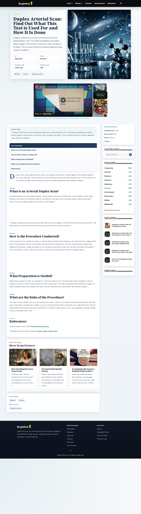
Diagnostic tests (37, 74)
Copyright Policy (103, 432)
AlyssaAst (18, 59)
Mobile (118, 200)
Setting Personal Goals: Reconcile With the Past (120, 243)
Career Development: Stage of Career (122, 260)
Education (112, 3)
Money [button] (78, 3)
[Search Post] (130, 154)
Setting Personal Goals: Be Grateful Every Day (121, 225)
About (99, 429)
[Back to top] (70, 450)
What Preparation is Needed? (22, 159)
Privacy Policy (102, 435)
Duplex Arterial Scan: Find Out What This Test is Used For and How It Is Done (63, 87)
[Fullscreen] (105, 90)
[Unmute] (96, 90)
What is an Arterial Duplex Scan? (23, 150)
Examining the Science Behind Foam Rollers (83, 370)
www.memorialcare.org (40, 326)
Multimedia (118, 204)
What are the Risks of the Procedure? (25, 164)
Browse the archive (112, 210)
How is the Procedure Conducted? (24, 155)
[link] (37, 87)
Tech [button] (69, 3)
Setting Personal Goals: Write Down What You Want (122, 251)
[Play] (94, 90)
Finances (118, 180)
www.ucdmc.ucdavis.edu (47, 331)
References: (16, 169)
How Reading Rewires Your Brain (22, 370)
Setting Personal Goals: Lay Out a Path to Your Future (122, 234)
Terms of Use (102, 439)
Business (118, 176)
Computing (118, 168)
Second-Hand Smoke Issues (52, 370)
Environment (100, 3)
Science (88, 3)
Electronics (118, 196)
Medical (17, 74)
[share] (89, 86)
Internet (118, 172)
